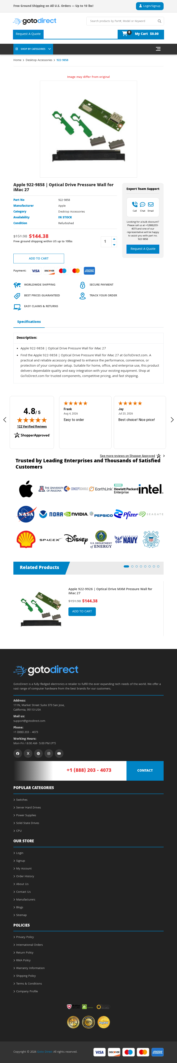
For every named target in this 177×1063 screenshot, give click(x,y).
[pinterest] (38, 753)
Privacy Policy (25, 937)
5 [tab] (146, 568)
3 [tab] (138, 568)
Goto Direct (44, 1052)
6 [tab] (151, 568)
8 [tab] (159, 568)
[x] (28, 753)
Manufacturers (25, 900)
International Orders (29, 945)
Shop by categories (33, 49)
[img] (32, 420)
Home (17, 60)
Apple (62, 206)
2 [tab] (133, 568)
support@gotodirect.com (29, 721)
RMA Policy (23, 960)
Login (19, 853)
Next (167, 605)
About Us (22, 884)
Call (135, 211)
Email (151, 211)
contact (145, 771)
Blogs (19, 907)
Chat (142, 211)
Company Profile (27, 992)
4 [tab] (142, 568)
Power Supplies (26, 815)
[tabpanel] (88, 608)
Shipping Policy (26, 976)
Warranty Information (30, 968)
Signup (20, 861)
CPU (19, 831)
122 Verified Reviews (32, 426)
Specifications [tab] (29, 322)
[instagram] (48, 753)
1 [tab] (126, 568)
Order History (25, 876)
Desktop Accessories (39, 60)
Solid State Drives (27, 823)
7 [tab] (155, 568)
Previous (10, 605)
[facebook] (17, 753)
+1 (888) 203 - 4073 (25, 732)
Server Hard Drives (28, 808)
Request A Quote (28, 34)
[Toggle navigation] (158, 49)
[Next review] (172, 420)
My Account (24, 869)
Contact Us (23, 892)
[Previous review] (4, 420)
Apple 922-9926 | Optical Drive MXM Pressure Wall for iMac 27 (110, 592)
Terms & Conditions (29, 984)
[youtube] (59, 753)
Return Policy (24, 953)
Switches (21, 800)
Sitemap (21, 915)
